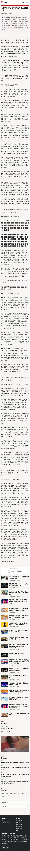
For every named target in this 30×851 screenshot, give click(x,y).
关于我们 (19, 828)
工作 (27, 793)
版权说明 (19, 824)
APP (18, 830)
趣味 (7, 726)
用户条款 (19, 826)
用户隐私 (19, 822)
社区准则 (19, 821)
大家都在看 (5, 802)
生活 (11, 793)
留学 (15, 793)
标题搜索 (4, 806)
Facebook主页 (6, 822)
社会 (7, 793)
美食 (3, 796)
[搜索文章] (23, 2)
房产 (19, 793)
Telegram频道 (5, 821)
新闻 (3, 793)
